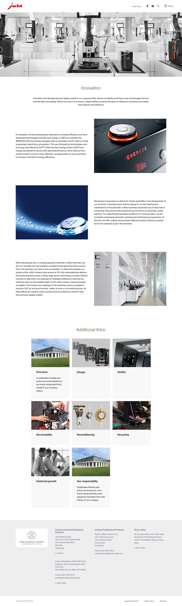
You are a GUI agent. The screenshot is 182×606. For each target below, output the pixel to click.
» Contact (59, 553)
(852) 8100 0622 (107, 551)
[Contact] (152, 6)
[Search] (158, 6)
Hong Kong (136, 6)
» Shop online (60, 583)
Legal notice (149, 601)
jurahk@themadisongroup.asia (67, 578)
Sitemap (163, 601)
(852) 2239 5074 (68, 575)
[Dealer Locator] (147, 6)
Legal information (131, 601)
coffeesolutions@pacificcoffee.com (109, 553)
